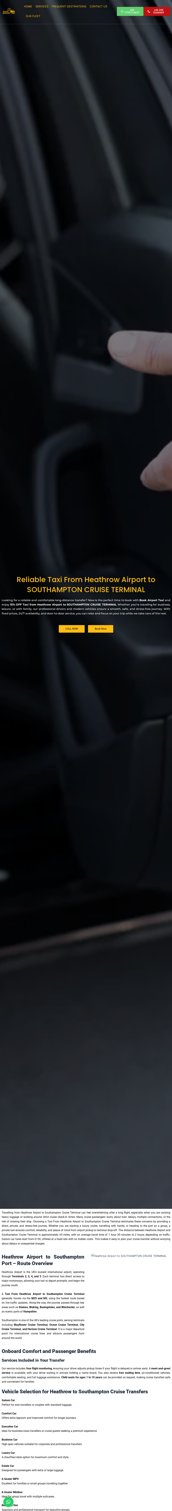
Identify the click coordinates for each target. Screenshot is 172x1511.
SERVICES (41, 6)
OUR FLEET (33, 16)
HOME (28, 6)
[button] (8, 1502)
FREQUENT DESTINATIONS (69, 6)
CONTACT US (98, 6)
